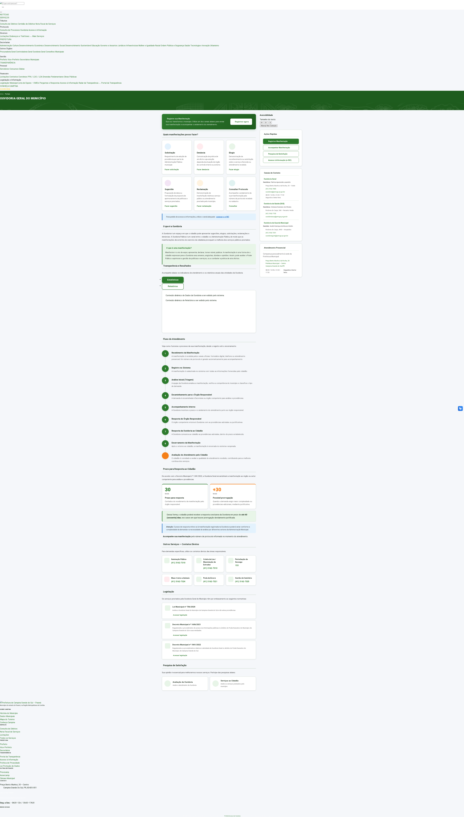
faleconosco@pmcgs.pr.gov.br (13, 798)
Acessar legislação (180, 615)
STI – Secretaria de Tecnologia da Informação (266, 816)
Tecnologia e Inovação (200, 45)
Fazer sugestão (171, 206)
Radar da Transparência (88, 83)
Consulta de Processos (10, 30)
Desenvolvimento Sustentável (78, 45)
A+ (262, 123)
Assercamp (5, 775)
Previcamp (4, 772)
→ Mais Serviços (37, 36)
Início (2, 94)
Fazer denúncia (203, 169)
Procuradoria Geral (8, 52)
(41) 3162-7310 (178, 563)
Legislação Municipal (9, 83)
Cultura (16, 45)
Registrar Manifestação (278, 141)
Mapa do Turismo (7, 719)
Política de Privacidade (10, 763)
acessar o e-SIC (222, 217)
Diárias (22, 69)
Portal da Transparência (10, 757)
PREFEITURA (5, 39)
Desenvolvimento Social (54, 45)
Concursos (14, 69)
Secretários (5, 750)
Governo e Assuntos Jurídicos (113, 45)
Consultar (233, 206)
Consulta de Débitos (8, 24)
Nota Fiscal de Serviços (46, 24)
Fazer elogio (234, 169)
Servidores (4, 69)
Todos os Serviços (8, 738)
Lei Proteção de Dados (10, 766)
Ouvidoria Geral (39, 52)
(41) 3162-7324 (178, 581)
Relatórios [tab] (173, 286)
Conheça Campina (7, 722)
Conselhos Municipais (55, 52)
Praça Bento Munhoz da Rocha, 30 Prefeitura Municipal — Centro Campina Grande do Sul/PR (277, 263)
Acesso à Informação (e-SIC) (279, 160)
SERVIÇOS (4, 17)
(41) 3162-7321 (210, 581)
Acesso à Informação (38, 30)
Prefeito (3, 59)
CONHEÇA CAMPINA (9, 86)
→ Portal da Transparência (110, 83)
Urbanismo (214, 45)
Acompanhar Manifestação (279, 148)
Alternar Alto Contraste (269, 126)
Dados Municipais (7, 716)
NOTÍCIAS (4, 14)
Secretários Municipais (29, 59)
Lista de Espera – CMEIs (28, 83)
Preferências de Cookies (232, 816)
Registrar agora (242, 122)
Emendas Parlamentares (53, 77)
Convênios (22, 77)
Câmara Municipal (7, 778)
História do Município (9, 713)
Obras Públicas (70, 77)
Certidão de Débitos (26, 24)
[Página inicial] (20, 703)
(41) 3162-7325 (242, 581)
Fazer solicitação (172, 169)
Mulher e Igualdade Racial (149, 45)
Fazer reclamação (204, 206)
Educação (96, 45)
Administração (6, 45)
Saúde (187, 45)
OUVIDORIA (5, 89)
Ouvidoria (24, 30)
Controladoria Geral (24, 52)
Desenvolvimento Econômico (31, 45)
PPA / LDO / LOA (35, 77)
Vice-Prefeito (13, 59)
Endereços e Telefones (19, 36)
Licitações (4, 36)
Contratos (13, 77)
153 (237, 565)
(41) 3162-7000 (6, 793)
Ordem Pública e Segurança (172, 45)
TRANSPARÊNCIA (7, 63)
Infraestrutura (132, 45)
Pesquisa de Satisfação (277, 154)
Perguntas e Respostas (50, 83)
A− (266, 123)
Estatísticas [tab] (172, 280)
